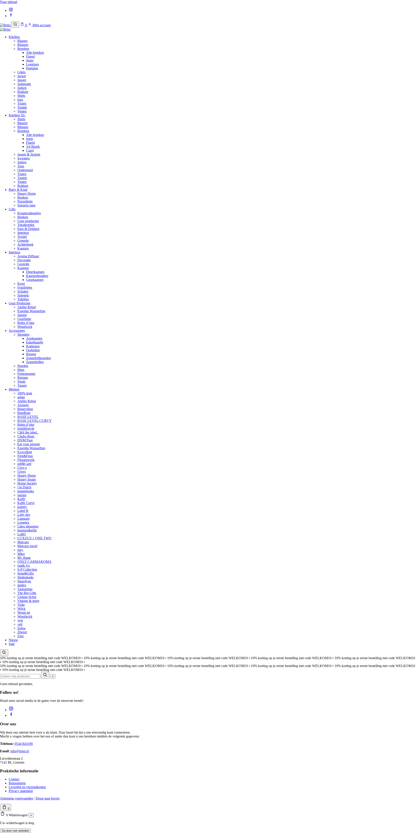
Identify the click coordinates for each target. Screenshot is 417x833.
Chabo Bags (25, 436)
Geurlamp (24, 319)
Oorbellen (33, 350)
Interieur (23, 233)
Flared (30, 56)
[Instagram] (11, 10)
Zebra (21, 628)
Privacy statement (21, 791)
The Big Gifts (26, 593)
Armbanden (34, 338)
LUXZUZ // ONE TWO (34, 538)
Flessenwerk (26, 460)
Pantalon (32, 68)
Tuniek (22, 107)
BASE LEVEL (28, 417)
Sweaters (23, 158)
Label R (22, 511)
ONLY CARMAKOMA (34, 561)
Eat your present (28, 444)
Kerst (21, 283)
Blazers (22, 41)
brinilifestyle (25, 428)
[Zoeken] (15, 24)
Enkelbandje (34, 342)
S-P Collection (27, 569)
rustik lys (23, 565)
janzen (21, 495)
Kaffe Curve (26, 503)
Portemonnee (26, 373)
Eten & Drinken (28, 229)
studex (21, 585)
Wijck (21, 608)
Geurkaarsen (34, 280)
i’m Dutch (24, 487)
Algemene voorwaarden (16, 798)
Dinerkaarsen (35, 272)
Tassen (22, 385)
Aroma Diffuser (28, 256)
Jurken (21, 88)
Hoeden (22, 366)
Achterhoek (25, 244)
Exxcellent (24, 452)
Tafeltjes (23, 299)
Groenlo (23, 240)
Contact (14, 779)
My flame (24, 558)
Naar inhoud (8, 2)
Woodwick (24, 327)
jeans (29, 139)
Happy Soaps (26, 479)
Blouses (22, 45)
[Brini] (5, 25)
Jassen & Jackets (28, 154)
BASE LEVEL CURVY (34, 420)
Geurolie (23, 264)
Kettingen (33, 346)
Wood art (23, 612)
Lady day (23, 514)
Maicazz (23, 542)
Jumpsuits (24, 84)
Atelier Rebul (26, 307)
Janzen (22, 315)
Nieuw (13, 640)
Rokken (22, 92)
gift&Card (24, 464)
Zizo (20, 636)
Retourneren (17, 783)
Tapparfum (24, 589)
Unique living (26, 597)
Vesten (21, 111)
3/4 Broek (33, 146)
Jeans (29, 60)
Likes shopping (27, 526)
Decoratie (24, 260)
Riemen (22, 377)
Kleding (14, 37)
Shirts (21, 95)
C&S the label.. (27, 432)
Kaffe (21, 499)
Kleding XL (17, 115)
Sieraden (23, 334)
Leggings (32, 64)
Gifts (12, 209)
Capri (30, 150)
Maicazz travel (27, 546)
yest (20, 620)
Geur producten (28, 221)
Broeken (23, 48)
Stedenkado (25, 577)
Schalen (22, 291)
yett (19, 624)
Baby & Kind (18, 189)
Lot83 (21, 534)
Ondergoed (25, 170)
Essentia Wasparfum (31, 311)
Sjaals (21, 381)
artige (21, 397)
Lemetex (23, 522)
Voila (21, 605)
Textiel (22, 236)
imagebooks (25, 491)
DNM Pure (25, 440)
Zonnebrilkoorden (38, 358)
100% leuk (24, 393)
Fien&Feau (25, 456)
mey (20, 550)
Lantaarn (23, 518)
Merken (14, 389)
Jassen (21, 80)
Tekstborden (25, 225)
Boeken (22, 197)
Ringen (31, 354)
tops (20, 99)
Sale (12, 644)
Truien (21, 103)
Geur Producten (19, 303)
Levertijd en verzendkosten (27, 787)
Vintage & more (28, 601)
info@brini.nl (19, 751)
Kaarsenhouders (37, 276)
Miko (21, 554)
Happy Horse (26, 193)
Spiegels (23, 295)
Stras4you (24, 581)
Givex (21, 471)
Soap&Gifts (25, 573)
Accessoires (17, 330)
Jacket (21, 76)
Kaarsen (23, 248)
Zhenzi (22, 632)
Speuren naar (26, 205)
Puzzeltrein (25, 201)
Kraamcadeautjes (29, 213)
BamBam (23, 413)
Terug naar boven (47, 798)
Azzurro (23, 405)
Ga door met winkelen (15, 830)
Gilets (21, 72)
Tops (20, 166)
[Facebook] (11, 16)
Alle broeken (35, 52)
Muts (20, 370)
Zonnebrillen (35, 362)
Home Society (27, 483)
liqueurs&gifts (27, 530)
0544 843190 (24, 744)
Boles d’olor (25, 323)
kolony (22, 507)
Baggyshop (25, 409)
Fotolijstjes (24, 287)
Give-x (22, 467)
